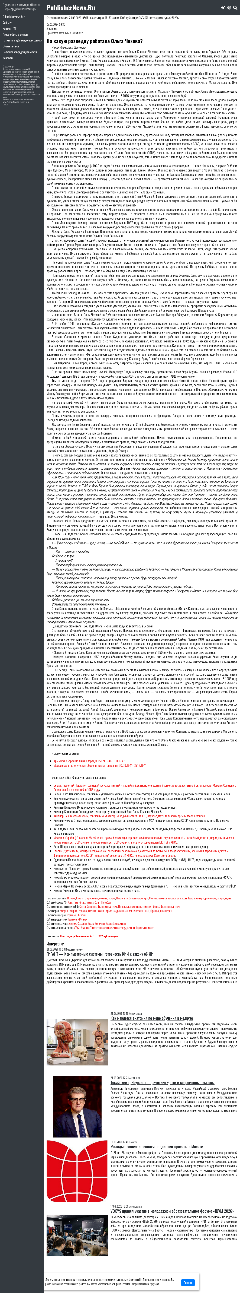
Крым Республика (76, 902)
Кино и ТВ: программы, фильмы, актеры (95, 898)
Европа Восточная (96, 923)
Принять (188, 1283)
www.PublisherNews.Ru (11, 101)
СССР (146, 911)
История (71, 898)
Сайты (6, 22)
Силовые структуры (138, 898)
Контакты (8, 58)
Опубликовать (9, 5)
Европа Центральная (116, 923)
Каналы (10, 28)
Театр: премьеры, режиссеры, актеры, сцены (209, 898)
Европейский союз (145, 928)
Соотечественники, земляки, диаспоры (168, 898)
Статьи (5, 104)
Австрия (64, 911)
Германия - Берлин (76, 915)
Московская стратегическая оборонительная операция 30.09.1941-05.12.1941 (100, 765)
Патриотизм (122, 898)
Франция (154, 911)
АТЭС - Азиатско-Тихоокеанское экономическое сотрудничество (104, 928)
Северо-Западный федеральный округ (98, 907)
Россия (100, 911)
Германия (82, 911)
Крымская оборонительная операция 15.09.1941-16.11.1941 (89, 760)
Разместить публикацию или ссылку (22, 40)
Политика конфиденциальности (20, 52)
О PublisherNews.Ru (13, 17)
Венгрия (73, 911)
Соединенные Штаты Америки (128, 911)
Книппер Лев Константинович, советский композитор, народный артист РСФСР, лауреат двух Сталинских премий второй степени (129, 815)
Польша (92, 911)
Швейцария (165, 911)
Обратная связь (11, 46)
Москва (89, 902)
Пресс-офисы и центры (15, 34)
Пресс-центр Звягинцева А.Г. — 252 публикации (89, 936)
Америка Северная (78, 923)
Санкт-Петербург (103, 902)
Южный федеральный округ (166, 907)
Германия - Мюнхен (77, 919)
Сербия (108, 911)
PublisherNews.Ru (71, 7)
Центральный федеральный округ (135, 907)
